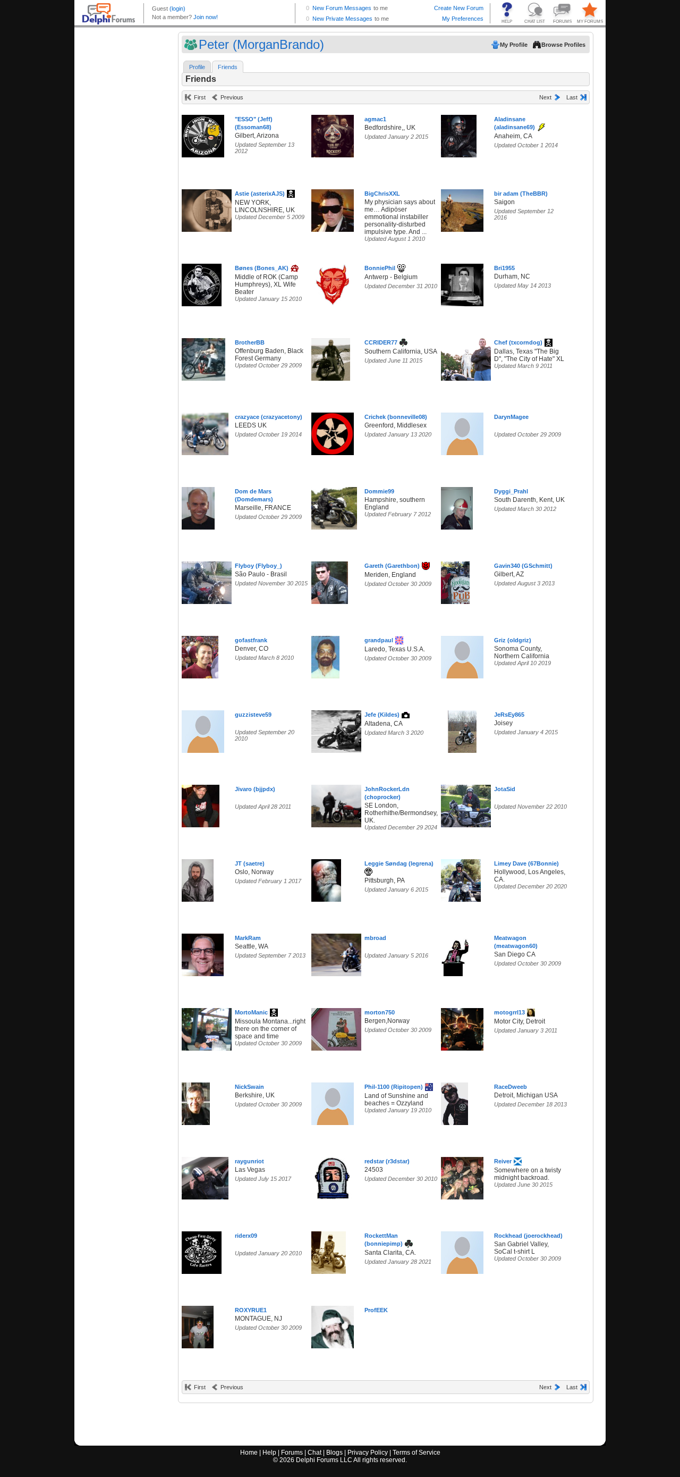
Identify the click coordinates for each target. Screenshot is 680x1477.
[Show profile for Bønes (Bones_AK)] (202, 283)
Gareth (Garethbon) (392, 566)
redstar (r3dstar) (387, 1161)
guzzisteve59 (253, 714)
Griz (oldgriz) (512, 640)
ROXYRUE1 (251, 1310)
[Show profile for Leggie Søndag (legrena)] (326, 878)
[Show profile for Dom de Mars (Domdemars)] (198, 506)
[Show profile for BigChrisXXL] (332, 208)
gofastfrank (251, 640)
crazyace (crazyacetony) (268, 417)
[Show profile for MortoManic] (210, 1027)
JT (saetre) (250, 863)
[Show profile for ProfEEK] (332, 1325)
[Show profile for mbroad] (341, 952)
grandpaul (378, 640)
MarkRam (248, 938)
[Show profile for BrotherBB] (203, 357)
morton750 (379, 1012)
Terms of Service (416, 1452)
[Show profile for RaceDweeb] (454, 1101)
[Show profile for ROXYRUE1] (198, 1325)
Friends (227, 67)
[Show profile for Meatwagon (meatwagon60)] (455, 952)
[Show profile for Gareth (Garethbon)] (329, 580)
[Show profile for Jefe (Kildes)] (345, 729)
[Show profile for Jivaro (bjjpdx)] (200, 804)
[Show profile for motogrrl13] (462, 1027)
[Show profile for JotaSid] (469, 804)
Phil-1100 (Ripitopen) (393, 1087)
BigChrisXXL (382, 193)
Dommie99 (379, 491)
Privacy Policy (367, 1452)
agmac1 (375, 119)
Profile (197, 67)
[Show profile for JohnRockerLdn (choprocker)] (343, 804)
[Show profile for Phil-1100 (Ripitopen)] (332, 1101)
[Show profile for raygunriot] (205, 1176)
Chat (314, 1452)
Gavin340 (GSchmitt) (523, 566)
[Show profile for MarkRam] (203, 952)
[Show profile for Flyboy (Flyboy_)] (208, 580)
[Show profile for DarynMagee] (462, 431)
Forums (292, 1452)
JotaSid (504, 789)
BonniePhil (379, 268)
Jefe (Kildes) (382, 714)
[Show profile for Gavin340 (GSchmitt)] (455, 580)
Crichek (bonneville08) (395, 417)
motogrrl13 (509, 1012)
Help (269, 1452)
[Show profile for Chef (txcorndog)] (468, 357)
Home (249, 1452)
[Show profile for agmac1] (332, 134)
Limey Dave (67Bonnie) (526, 863)
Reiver (503, 1161)
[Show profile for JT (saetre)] (198, 878)
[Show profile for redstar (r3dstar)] (332, 1176)
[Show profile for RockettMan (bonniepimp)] (328, 1250)
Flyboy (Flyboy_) (258, 566)
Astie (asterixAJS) (260, 193)
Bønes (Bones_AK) (261, 268)
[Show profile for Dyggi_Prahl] (457, 506)
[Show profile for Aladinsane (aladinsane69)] (459, 134)
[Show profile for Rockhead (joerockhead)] (462, 1250)
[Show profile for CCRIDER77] (330, 357)
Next (545, 97)
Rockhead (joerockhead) (528, 1235)
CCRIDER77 (380, 342)
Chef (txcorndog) (518, 342)
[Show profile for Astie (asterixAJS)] (210, 208)
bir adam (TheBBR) (521, 193)
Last (571, 97)
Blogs (334, 1452)
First (200, 97)
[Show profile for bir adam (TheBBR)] (462, 208)
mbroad (375, 938)
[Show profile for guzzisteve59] (203, 729)
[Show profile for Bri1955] (462, 283)
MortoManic (251, 1012)
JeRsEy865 (509, 714)
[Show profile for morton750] (339, 1027)
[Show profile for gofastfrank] (200, 655)
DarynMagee (511, 417)
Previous (231, 97)
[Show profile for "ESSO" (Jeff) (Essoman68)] (203, 134)
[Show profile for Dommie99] (334, 506)
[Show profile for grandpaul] (325, 655)
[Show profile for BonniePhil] (332, 283)
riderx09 (246, 1235)
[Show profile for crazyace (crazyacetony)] (205, 431)
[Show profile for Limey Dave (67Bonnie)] (461, 878)
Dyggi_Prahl (511, 491)
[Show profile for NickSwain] (196, 1101)
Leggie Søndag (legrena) (399, 863)
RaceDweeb (510, 1087)
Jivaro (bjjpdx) (255, 789)
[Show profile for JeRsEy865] (462, 729)
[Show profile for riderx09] (202, 1250)
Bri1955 (504, 268)
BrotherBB (250, 342)
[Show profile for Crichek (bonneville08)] (332, 431)
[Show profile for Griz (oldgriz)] (462, 655)
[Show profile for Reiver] (462, 1176)
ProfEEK (376, 1310)
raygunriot (249, 1161)
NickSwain (249, 1087)
